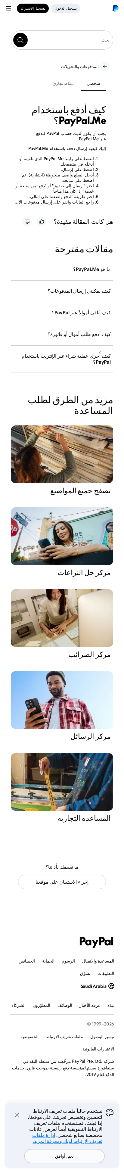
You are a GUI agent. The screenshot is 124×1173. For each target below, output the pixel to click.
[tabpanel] (58, 154)
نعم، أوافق (64, 1156)
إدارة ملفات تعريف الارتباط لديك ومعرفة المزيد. (67, 1138)
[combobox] (62, 40)
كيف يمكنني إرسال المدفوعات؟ (79, 291)
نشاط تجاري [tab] (63, 83)
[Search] (20, 40)
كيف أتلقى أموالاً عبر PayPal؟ (81, 313)
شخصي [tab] (93, 83)
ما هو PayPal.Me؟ (92, 269)
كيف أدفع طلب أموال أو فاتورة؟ (79, 334)
